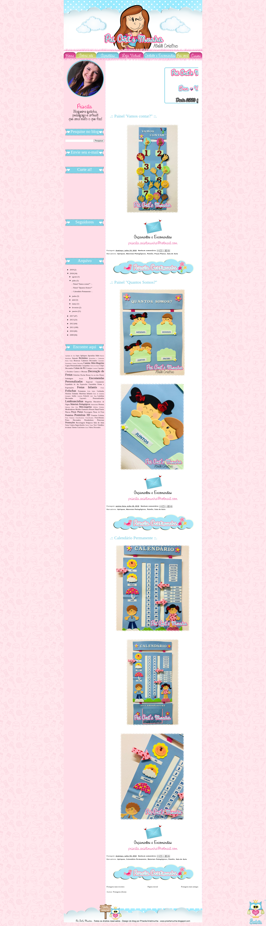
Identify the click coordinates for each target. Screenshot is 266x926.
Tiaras (91, 425)
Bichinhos (83, 358)
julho (74, 281)
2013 (72, 320)
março (74, 304)
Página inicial (153, 887)
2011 (72, 327)
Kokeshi (86, 396)
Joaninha (79, 396)
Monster (91, 409)
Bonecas (77, 361)
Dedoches (76, 375)
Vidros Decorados (95, 427)
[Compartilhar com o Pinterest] (168, 250)
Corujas (89, 368)
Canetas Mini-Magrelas (93, 363)
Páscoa (67, 412)
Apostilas (91, 356)
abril (74, 300)
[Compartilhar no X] (163, 250)
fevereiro (75, 307)
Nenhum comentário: (147, 250)
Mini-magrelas (85, 407)
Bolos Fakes (69, 361)
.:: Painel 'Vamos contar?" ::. (133, 116)
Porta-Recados (89, 418)
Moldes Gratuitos (82, 409)
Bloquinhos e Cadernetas (96, 358)
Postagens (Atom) (119, 892)
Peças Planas (160, 254)
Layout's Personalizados (92, 398)
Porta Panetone (69, 418)
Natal (97, 409)
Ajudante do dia (70, 356)
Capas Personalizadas (73, 366)
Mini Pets (74, 407)
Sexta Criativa (70, 425)
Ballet (97, 356)
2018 (72, 273)
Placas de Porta (98, 412)
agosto (74, 277)
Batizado (75, 358)
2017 (72, 316)
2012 (72, 324)
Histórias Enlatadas (71, 394)
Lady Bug (93, 396)
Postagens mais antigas (189, 887)
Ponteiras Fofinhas (97, 415)
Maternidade (94, 404)
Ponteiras (69, 415)
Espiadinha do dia (72, 384)
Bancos (102, 356)
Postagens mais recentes (115, 887)
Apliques (121, 254)
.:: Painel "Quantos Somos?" (133, 282)
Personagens (88, 412)
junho (74, 296)
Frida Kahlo (91, 391)
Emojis (81, 378)
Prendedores (89, 420)
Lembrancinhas (74, 401)
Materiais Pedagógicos (136, 254)
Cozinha (95, 368)
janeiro (75, 311)
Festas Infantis (87, 387)
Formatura (82, 391)
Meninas (101, 404)
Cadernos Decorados (89, 361)
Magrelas (88, 402)
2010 (72, 331)
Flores (102, 388)
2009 (72, 335)
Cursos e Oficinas (80, 372)
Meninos (67, 407)
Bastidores (68, 358)
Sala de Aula (172, 254)
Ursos (86, 427)
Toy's (95, 425)
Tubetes (74, 427)
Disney (101, 375)
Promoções (70, 422)
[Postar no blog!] (160, 250)
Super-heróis (80, 425)
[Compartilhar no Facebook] (166, 250)
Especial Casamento (95, 382)
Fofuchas (70, 390)
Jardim (74, 396)
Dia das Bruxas (85, 375)
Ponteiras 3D (82, 415)
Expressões (83, 384)
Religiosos (89, 423)
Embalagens (69, 379)
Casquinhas (86, 366)
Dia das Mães (95, 375)
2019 (72, 270)
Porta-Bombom (80, 418)
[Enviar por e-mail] (158, 250)
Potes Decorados (73, 420)
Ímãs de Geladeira (98, 393)
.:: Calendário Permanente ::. (133, 538)
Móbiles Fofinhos (98, 407)
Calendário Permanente (136, 859)
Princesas (100, 420)
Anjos (78, 356)
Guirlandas (100, 391)
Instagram (68, 396)
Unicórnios (81, 427)
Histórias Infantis (85, 394)
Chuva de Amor (94, 365)
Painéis (150, 254)
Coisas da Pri (79, 368)
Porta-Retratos (99, 418)
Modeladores (70, 409)
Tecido (87, 425)
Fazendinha (92, 384)
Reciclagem (80, 423)
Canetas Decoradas (77, 363)
